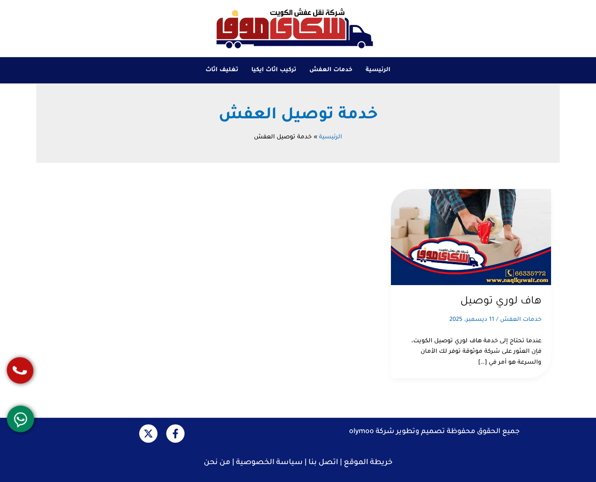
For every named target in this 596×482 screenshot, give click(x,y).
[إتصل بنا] (20, 370)
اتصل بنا (323, 463)
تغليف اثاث (222, 70)
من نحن (217, 463)
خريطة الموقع (368, 463)
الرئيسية (378, 70)
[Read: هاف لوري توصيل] (471, 237)
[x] (148, 433)
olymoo (361, 432)
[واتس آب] (20, 419)
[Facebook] (175, 433)
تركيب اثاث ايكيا (273, 70)
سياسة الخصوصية (269, 463)
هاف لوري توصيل (500, 301)
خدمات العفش (331, 70)
